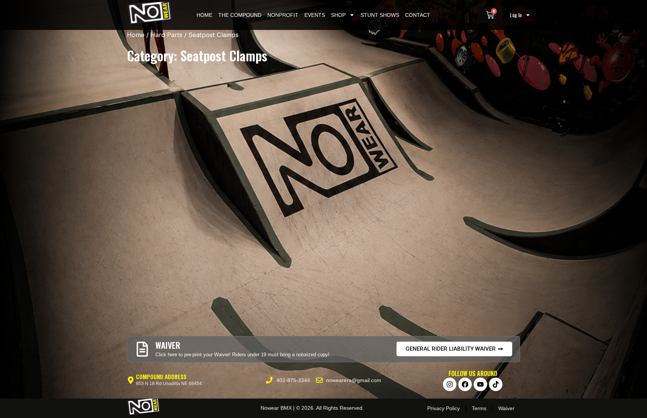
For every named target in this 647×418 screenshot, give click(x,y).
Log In (516, 15)
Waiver (506, 408)
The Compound (239, 15)
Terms (479, 408)
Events (314, 15)
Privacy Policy (443, 408)
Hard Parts (166, 35)
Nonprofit (282, 15)
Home (204, 15)
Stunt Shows (380, 15)
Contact (417, 15)
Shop (338, 15)
